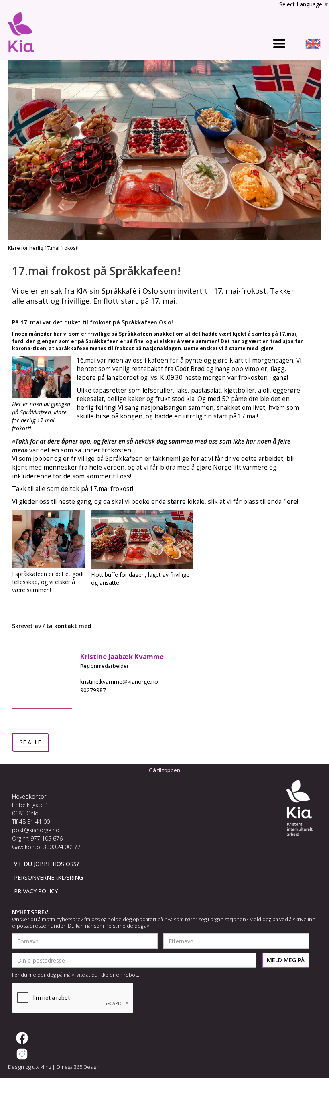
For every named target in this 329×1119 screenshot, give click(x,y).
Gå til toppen (164, 770)
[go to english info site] (313, 45)
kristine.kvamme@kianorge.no (119, 681)
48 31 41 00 (34, 821)
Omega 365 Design (78, 1067)
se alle (30, 742)
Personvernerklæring (48, 877)
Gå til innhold (19, 6)
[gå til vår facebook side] (22, 1038)
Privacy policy (36, 891)
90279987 (93, 690)
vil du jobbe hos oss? (46, 864)
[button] (279, 43)
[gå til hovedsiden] (21, 34)
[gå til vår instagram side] (22, 1054)
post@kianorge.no (35, 830)
